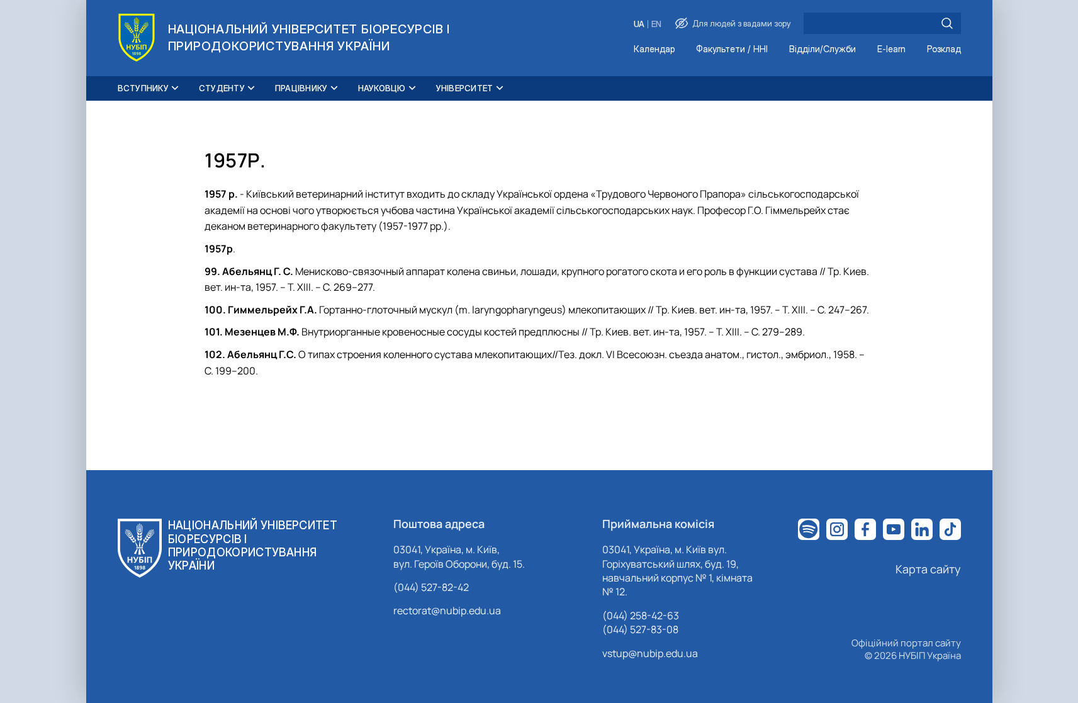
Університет (464, 88)
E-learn (891, 49)
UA (639, 24)
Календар (654, 49)
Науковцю (382, 88)
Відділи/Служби (822, 49)
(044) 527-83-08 (640, 629)
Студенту (222, 88)
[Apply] (947, 23)
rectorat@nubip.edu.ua (447, 610)
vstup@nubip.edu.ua (650, 653)
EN (656, 24)
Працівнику (301, 88)
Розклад (944, 49)
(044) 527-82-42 (431, 587)
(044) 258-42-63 (640, 615)
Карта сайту (928, 569)
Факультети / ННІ (732, 49)
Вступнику (143, 88)
